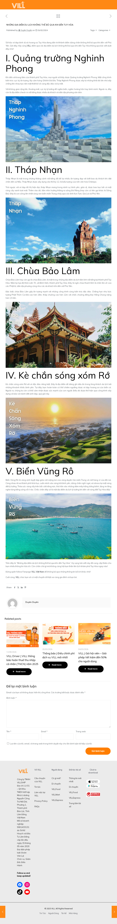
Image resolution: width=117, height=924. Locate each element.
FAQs (36, 806)
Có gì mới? (56, 778)
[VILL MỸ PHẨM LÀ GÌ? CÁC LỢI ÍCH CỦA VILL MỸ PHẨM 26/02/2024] (2, 912)
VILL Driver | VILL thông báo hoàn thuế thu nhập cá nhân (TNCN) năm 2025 (22, 660)
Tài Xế (63, 913)
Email (44, 731)
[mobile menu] (112, 4)
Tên (8, 731)
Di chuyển (56, 783)
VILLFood (56, 789)
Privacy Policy (41, 801)
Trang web (81, 731)
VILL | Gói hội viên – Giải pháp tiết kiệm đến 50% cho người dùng (92, 657)
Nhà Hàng (73, 913)
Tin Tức (42, 913)
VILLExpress (57, 800)
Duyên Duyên (26, 30)
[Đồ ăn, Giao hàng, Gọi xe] (18, 4)
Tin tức (37, 787)
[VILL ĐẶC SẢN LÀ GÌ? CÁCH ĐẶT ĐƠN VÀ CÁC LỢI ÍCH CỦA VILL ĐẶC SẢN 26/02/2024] (114, 912)
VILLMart (56, 794)
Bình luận (11, 698)
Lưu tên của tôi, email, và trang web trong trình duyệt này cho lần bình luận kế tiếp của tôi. (51, 743)
